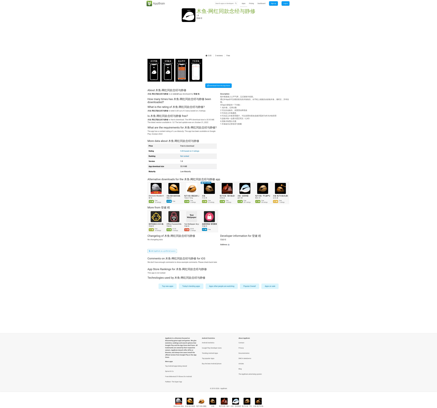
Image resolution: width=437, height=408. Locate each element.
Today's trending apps (191, 286)
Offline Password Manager (173, 224)
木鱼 (203, 196)
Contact (241, 343)
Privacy (241, 348)
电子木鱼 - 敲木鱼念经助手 (227, 196)
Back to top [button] (431, 387)
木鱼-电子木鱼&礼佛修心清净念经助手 (280, 196)
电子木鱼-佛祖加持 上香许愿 (191, 196)
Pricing (251, 3)
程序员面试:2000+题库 (156, 224)
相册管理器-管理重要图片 (209, 224)
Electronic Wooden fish (156, 196)
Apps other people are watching (221, 286)
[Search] (236, 3)
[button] (255, 244)
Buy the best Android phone (211, 364)
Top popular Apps (208, 358)
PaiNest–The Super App (173, 382)
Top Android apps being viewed (176, 366)
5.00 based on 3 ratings (189, 151)
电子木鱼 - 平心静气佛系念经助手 (262, 196)
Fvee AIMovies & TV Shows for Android (178, 376)
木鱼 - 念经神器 (243, 196)
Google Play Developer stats (212, 348)
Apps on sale (270, 286)
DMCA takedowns (245, 358)
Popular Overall (249, 286)
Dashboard (261, 3)
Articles (241, 364)
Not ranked (184, 156)
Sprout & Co (169, 371)
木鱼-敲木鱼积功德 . (173, 196)
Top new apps (167, 286)
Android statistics (208, 343)
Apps (243, 3)
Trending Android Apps (210, 353)
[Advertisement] (215, 38)
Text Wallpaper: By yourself (191, 224)
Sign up (273, 3)
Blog (240, 369)
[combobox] (224, 3)
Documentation (244, 353)
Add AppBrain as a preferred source (163, 251)
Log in (285, 3)
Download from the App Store (219, 85)
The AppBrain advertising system (250, 374)
